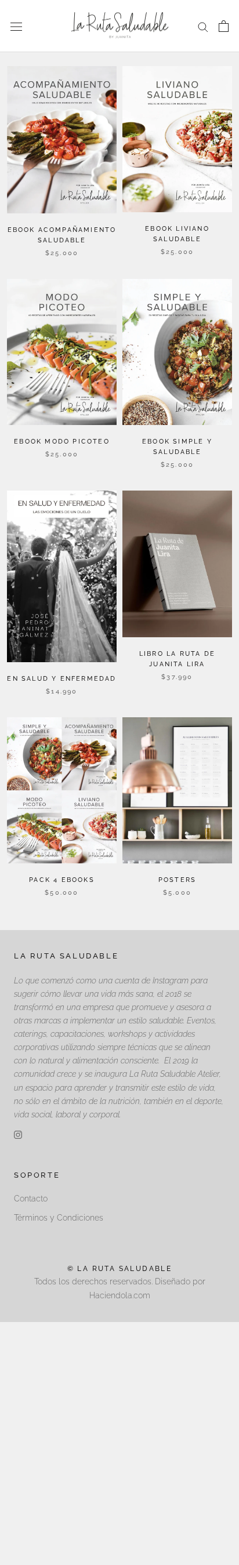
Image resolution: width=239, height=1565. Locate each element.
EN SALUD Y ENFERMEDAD (61, 678)
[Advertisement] (119, 1441)
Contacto (31, 1198)
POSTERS (177, 880)
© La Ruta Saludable (119, 1269)
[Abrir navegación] (16, 25)
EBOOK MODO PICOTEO (62, 441)
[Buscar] (203, 26)
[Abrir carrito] (224, 26)
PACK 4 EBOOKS (62, 880)
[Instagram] (18, 1134)
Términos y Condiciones (58, 1217)
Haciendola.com (119, 1295)
